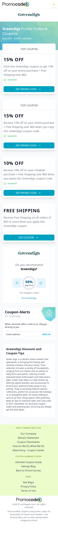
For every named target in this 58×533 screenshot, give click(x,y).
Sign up (46, 334)
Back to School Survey (28, 470)
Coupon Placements (28, 442)
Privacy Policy (28, 486)
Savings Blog (28, 466)
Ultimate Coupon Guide (28, 462)
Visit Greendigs (29, 298)
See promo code (26, 89)
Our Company (28, 433)
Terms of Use (28, 490)
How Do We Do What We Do (28, 446)
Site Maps (28, 482)
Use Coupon (26, 237)
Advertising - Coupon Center (28, 450)
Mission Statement (28, 437)
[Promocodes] (15, 4)
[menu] (54, 4)
